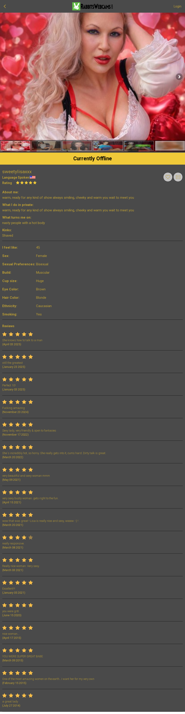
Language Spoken (15, 177)
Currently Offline (92, 159)
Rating (7, 183)
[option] (15, 146)
